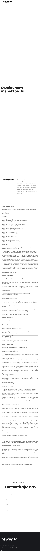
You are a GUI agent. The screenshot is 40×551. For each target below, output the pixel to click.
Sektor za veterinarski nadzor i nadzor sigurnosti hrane (13, 228)
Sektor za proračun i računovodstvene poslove (11, 221)
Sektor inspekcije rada (7, 235)
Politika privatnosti (4, 547)
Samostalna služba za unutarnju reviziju (10, 243)
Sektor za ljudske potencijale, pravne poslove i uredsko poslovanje (15, 220)
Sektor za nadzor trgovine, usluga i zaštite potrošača (12, 225)
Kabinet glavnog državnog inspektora (10, 219)
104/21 (24, 210)
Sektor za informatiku (7, 223)
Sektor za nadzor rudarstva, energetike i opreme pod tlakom (14, 233)
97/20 (36, 209)
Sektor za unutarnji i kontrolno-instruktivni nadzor (12, 241)
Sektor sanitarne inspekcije (8, 227)
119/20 (12, 210)
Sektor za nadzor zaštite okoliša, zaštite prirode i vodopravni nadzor (15, 239)
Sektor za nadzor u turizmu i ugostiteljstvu (10, 232)
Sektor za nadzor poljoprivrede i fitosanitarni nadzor (12, 229)
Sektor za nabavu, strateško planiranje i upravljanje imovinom (14, 224)
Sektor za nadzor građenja (8, 237)
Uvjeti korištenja (13, 547)
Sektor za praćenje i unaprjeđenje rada (10, 236)
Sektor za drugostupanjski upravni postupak (11, 240)
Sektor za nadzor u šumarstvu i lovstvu (10, 231)
